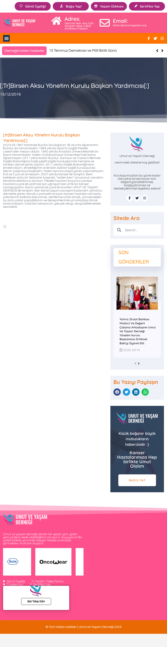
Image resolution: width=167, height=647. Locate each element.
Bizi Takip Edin (36, 601)
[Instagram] (162, 38)
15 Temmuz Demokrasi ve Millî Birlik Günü (83, 50)
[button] (6, 38)
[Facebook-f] (149, 38)
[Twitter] (155, 38)
